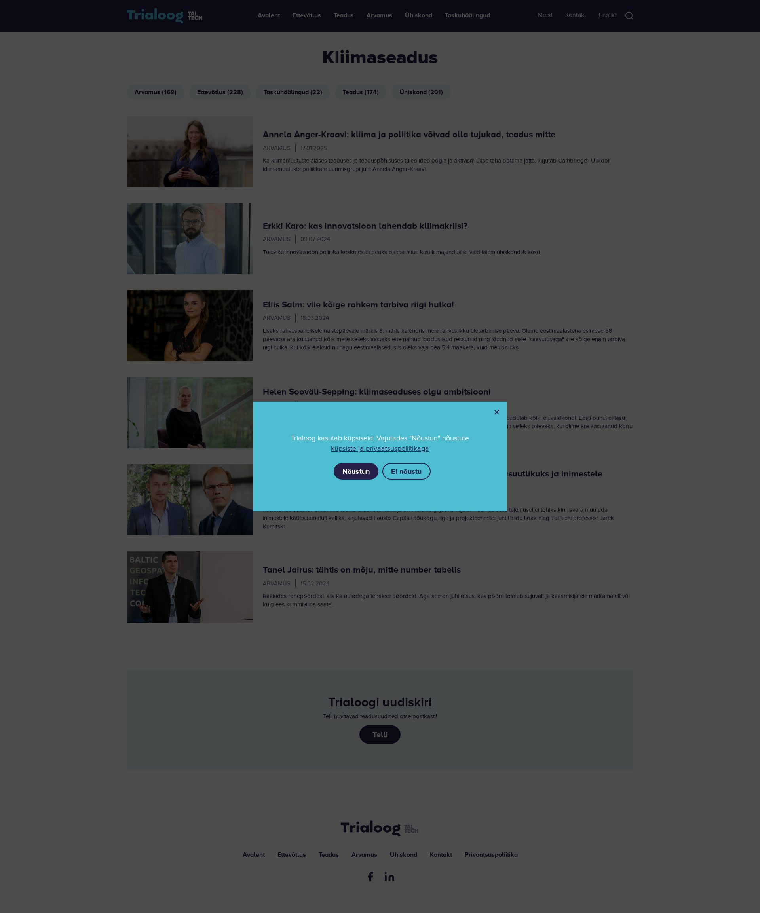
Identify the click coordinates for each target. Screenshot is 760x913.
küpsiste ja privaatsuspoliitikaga (380, 448)
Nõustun (356, 471)
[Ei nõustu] (496, 412)
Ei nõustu (406, 471)
